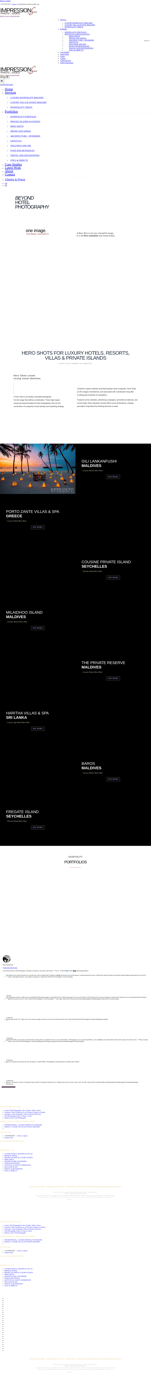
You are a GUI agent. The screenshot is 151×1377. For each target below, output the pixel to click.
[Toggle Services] (150, 92)
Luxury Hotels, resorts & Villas (18, 1154)
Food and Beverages (79, 46)
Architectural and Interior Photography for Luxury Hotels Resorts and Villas (30, 1305)
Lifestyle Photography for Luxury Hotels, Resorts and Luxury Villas (28, 1332)
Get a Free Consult (11, 1318)
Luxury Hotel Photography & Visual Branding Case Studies (25, 1336)
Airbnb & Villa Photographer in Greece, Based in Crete (23, 1303)
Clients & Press (65, 61)
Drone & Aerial (10, 1156)
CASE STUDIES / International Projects (17, 1103)
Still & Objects (76, 50)
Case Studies (64, 52)
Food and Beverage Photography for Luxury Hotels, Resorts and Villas (29, 1316)
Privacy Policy (9, 1340)
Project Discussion (66, 63)
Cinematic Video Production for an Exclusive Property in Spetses (24, 1112)
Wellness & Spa (11, 1167)
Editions (7, 1314)
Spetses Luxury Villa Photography (15, 1118)
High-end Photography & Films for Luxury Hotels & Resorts (25, 1324)
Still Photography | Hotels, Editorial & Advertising (21, 1346)
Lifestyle (73, 42)
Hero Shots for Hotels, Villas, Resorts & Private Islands (23, 1322)
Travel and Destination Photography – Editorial (20, 1348)
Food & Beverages (12, 1163)
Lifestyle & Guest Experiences (17, 1165)
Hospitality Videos (74, 27)
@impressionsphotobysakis (10, 968)
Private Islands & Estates (77, 34)
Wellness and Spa (77, 44)
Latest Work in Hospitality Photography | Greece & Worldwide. (26, 1330)
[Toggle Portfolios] (150, 111)
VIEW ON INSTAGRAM (8, 1087)
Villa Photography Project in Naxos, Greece (18, 1116)
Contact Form (8, 1138)
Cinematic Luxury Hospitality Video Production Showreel (22, 1114)
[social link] (69, 1146)
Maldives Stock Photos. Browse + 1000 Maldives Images (24, 1338)
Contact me (8, 1309)
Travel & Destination (13, 1169)
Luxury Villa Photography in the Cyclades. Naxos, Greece (22, 1110)
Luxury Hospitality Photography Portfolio (19, 1334)
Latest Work (64, 54)
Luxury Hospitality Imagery (79, 23)
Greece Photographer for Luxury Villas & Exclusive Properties (26, 1320)
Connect (14, 4)
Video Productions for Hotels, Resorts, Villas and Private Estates (26, 1350)
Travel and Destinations (81, 48)
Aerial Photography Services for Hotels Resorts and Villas (24, 1301)
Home (9, 89)
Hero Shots (74, 36)
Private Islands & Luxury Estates (18, 1157)
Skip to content (5, 1)
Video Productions (8, 1100)
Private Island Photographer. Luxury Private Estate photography (26, 1342)
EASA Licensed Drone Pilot (12, 1141)
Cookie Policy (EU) (11, 1312)
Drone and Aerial (77, 38)
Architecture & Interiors (15, 1161)
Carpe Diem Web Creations (78, 1199)
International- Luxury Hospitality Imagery (23, 1125)
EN (145, 41)
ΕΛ (148, 41)
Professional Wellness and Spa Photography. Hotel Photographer (27, 1344)
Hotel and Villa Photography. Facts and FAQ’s (20, 1326)
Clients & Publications (12, 1307)
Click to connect (22, 1136)
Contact (63, 59)
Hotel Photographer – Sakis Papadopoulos (19, 1328)
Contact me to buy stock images (15, 1310)
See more (113, 477)
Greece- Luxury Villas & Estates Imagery (22, 1127)
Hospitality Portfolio (75, 32)
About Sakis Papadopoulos (13, 1299)
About (62, 56)
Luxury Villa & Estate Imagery (80, 25)
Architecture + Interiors (81, 40)
